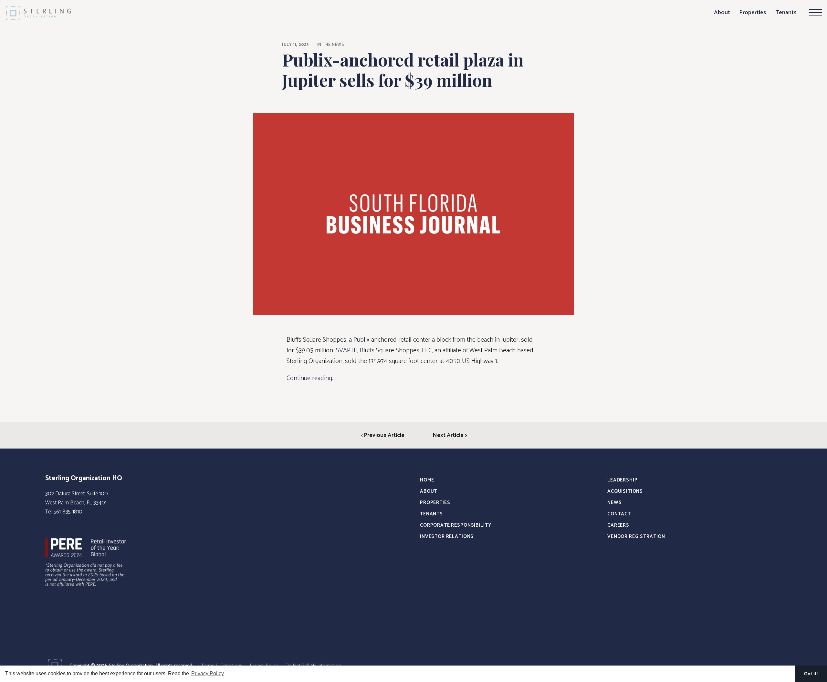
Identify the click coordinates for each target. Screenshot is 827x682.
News (614, 503)
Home (427, 480)
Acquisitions (625, 491)
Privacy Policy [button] (207, 673)
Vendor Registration (636, 536)
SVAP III (346, 350)
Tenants (786, 12)
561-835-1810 (68, 511)
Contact (619, 514)
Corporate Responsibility (455, 525)
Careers (618, 525)
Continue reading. (310, 378)
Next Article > (450, 435)
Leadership (622, 480)
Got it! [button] (811, 673)
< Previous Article (382, 435)
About (722, 12)
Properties (752, 12)
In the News (330, 44)
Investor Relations (447, 536)
